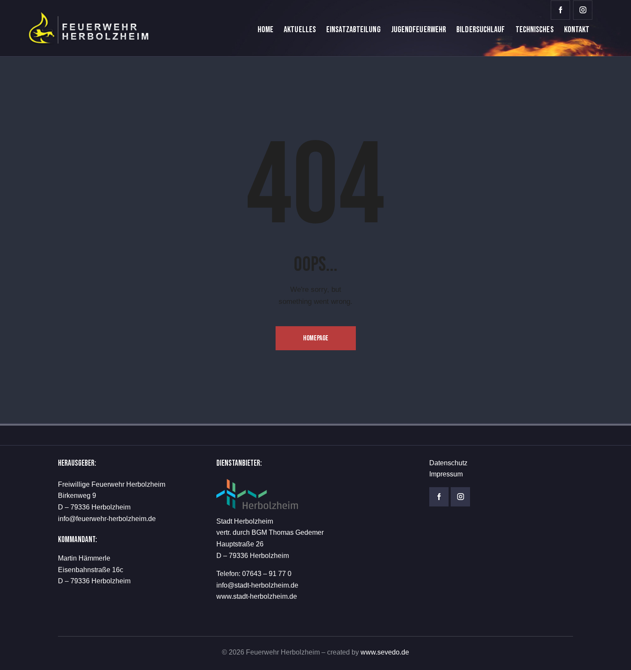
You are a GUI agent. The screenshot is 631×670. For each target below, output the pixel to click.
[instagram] (582, 10)
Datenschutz (448, 463)
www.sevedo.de (385, 652)
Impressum (446, 474)
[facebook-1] (560, 10)
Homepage (315, 338)
